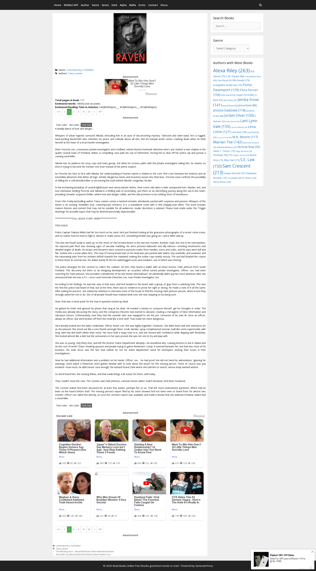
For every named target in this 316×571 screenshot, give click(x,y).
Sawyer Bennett (234, 173)
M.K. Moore (245, 137)
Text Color (61, 124)
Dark (114, 5)
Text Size (86, 124)
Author (85, 5)
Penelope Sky (222, 155)
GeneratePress (204, 565)
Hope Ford (245, 94)
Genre (95, 5)
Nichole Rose (249, 147)
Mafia (132, 5)
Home (57, 5)
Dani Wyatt (225, 80)
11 (84, 112)
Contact (153, 5)
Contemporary (74, 69)
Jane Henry (230, 100)
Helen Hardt (228, 95)
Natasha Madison (227, 147)
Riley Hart (232, 160)
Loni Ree (239, 132)
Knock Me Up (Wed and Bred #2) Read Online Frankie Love (83, 554)
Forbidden (88, 69)
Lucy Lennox (224, 137)
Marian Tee (227, 142)
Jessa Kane (247, 105)
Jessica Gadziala (229, 110)
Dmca (164, 5)
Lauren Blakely (239, 127)
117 (100, 112)
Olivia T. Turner (224, 151)
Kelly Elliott (233, 121)
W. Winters (249, 178)
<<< (58, 112)
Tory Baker (234, 178)
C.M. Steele (235, 76)
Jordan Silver (239, 115)
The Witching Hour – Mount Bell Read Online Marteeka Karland (85, 551)
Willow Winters (222, 182)
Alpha (123, 5)
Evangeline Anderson (227, 85)
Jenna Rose (230, 105)
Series (105, 5)
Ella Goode (241, 80)
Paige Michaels (244, 151)
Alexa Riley (231, 70)
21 (89, 112)
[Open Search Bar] (260, 5)
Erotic (142, 5)
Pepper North (241, 155)
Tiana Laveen (75, 73)
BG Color (74, 124)
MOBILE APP (71, 5)
